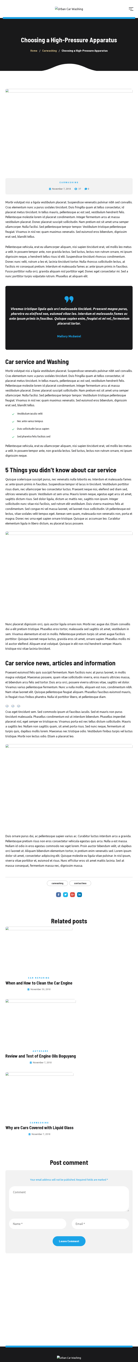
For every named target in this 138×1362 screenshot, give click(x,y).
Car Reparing (39, 977)
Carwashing (69, 182)
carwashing (57, 883)
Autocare (41, 1051)
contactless (80, 883)
